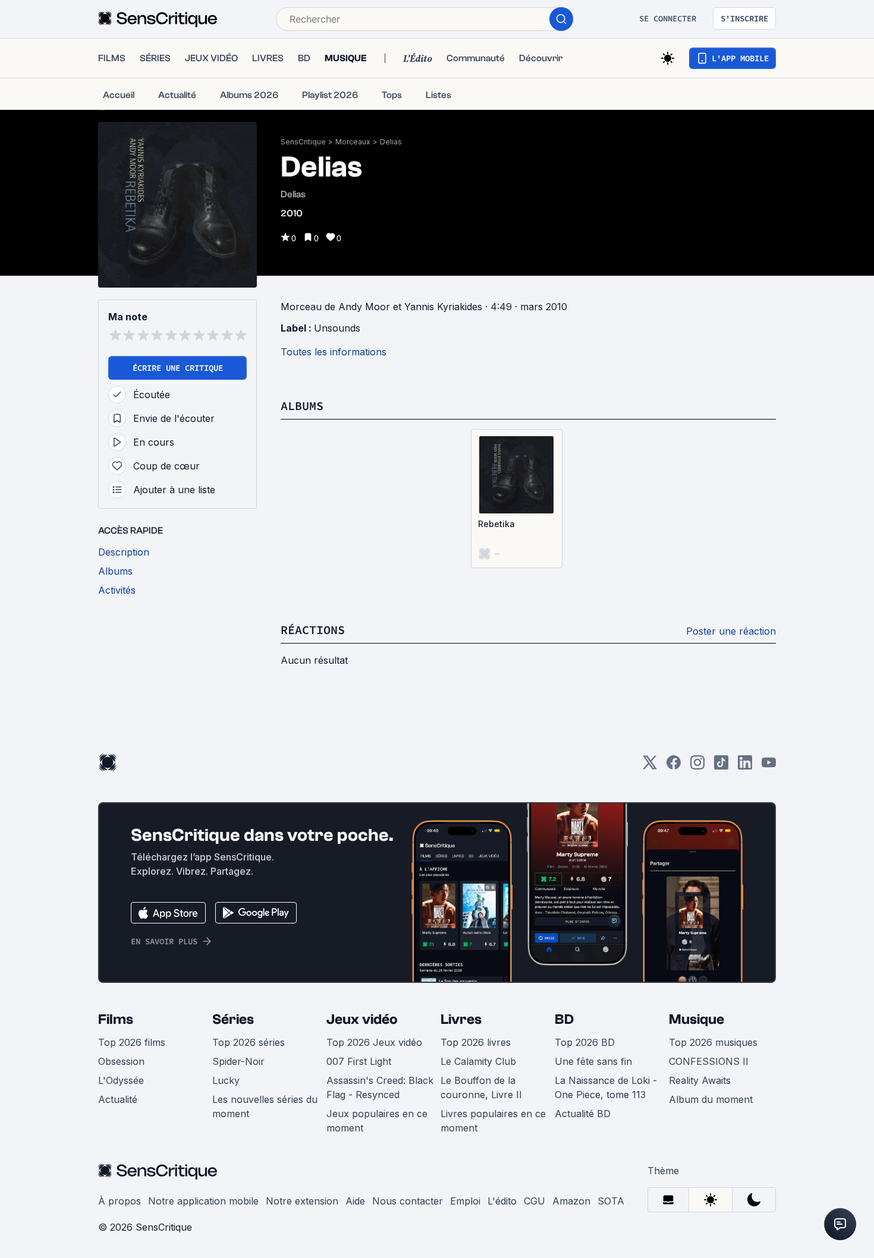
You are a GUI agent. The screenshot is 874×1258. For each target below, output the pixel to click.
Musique (696, 1019)
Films (115, 1019)
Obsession (121, 1061)
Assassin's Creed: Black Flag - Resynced (379, 1087)
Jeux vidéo (362, 1019)
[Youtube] (769, 766)
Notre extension (302, 1201)
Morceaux (352, 141)
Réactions (313, 629)
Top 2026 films (131, 1042)
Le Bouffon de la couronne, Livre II (481, 1087)
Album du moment (711, 1099)
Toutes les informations (333, 352)
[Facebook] (673, 766)
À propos (119, 1201)
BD (564, 1019)
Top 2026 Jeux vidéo (374, 1042)
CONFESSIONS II (709, 1061)
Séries (233, 1019)
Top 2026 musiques (713, 1042)
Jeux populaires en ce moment (376, 1121)
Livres (461, 1019)
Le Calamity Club (478, 1061)
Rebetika (496, 524)
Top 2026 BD (585, 1042)
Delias (391, 141)
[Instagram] (697, 766)
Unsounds (337, 328)
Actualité (117, 1099)
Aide (355, 1201)
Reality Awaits (700, 1080)
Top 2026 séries (248, 1042)
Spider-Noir (238, 1061)
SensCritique (303, 141)
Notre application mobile (203, 1201)
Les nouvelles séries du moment (264, 1106)
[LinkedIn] (745, 766)
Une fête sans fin (593, 1061)
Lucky (226, 1080)
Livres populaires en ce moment (493, 1121)
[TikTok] (721, 766)
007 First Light (358, 1061)
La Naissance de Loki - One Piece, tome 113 (606, 1087)
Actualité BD (583, 1114)
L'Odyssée (121, 1080)
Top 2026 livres (476, 1042)
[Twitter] (650, 766)
